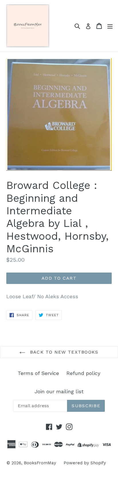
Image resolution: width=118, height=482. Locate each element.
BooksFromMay (40, 462)
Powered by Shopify (85, 462)
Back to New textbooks (63, 352)
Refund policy (83, 373)
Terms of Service (38, 373)
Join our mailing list (59, 391)
